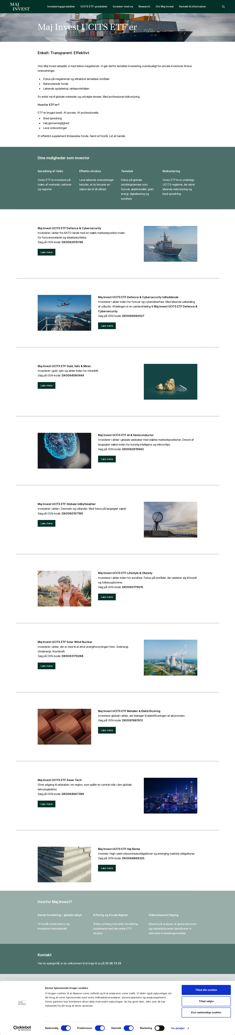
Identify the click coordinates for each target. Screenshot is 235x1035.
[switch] (100, 1028)
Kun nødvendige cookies (206, 1012)
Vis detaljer (178, 1028)
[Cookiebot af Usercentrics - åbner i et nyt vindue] (22, 1028)
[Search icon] (223, 6)
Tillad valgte (206, 1001)
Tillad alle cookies (206, 989)
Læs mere (46, 252)
